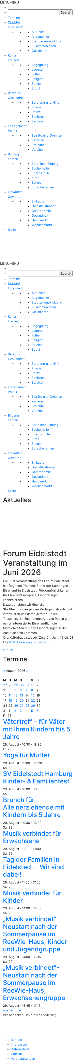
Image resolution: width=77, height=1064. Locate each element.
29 (16, 685)
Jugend (37, 69)
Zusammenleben (44, 46)
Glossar (16, 1054)
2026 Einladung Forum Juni (28, 642)
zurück (8, 650)
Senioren (38, 117)
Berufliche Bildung (45, 164)
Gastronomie (41, 211)
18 (10, 700)
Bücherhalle (40, 168)
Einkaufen (39, 201)
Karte (12, 230)
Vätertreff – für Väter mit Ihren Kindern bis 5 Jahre (36, 729)
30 (22, 685)
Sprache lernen (43, 187)
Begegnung (40, 65)
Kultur (36, 74)
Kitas (35, 178)
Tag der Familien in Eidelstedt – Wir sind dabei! (33, 867)
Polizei (36, 112)
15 (32, 695)
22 (33, 700)
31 (27, 685)
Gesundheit (40, 215)
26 (16, 706)
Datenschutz (20, 1049)
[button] (9, 2)
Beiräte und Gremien (47, 135)
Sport (36, 88)
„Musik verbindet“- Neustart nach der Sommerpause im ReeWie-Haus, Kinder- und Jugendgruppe (36, 934)
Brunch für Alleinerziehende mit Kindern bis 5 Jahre (34, 807)
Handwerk (39, 220)
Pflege (36, 107)
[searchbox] (33, 12)
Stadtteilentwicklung (47, 41)
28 (27, 706)
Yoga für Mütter (26, 755)
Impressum (19, 1044)
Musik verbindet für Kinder (32, 896)
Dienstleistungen (44, 206)
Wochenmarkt (42, 225)
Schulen (37, 182)
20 (22, 700)
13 (21, 695)
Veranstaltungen (23, 1058)
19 (16, 700)
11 (10, 695)
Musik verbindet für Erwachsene (32, 837)
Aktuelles (38, 32)
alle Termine (12, 1010)
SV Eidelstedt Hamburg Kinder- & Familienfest (38, 777)
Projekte (38, 145)
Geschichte (40, 51)
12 (16, 695)
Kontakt (16, 1040)
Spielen (37, 84)
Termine (14, 18)
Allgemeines (41, 36)
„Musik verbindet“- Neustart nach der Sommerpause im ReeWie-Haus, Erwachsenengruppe (34, 983)
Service (37, 121)
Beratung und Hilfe (45, 102)
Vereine (37, 149)
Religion (37, 79)
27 (5, 685)
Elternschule (41, 173)
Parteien (38, 140)
